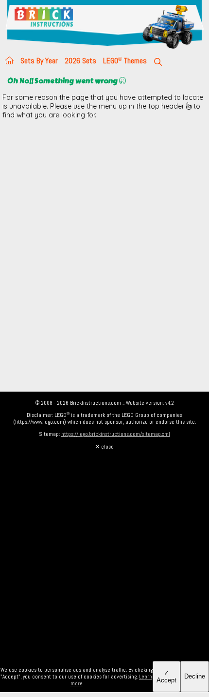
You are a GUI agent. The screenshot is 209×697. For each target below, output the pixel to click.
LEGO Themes (125, 61)
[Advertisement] (104, 231)
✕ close (104, 446)
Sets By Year (39, 61)
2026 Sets (80, 61)
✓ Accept (166, 676)
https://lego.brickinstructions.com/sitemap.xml (115, 434)
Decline (194, 676)
